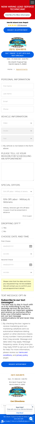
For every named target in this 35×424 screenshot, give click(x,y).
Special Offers (10, 185)
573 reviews (22, 25)
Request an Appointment (17, 30)
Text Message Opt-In (13, 295)
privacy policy (22, 355)
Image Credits (5, 421)
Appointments (22, 69)
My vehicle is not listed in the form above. (18, 147)
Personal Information (15, 79)
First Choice (5, 241)
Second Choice (7, 260)
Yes (5, 228)
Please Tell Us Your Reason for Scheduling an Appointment (16, 156)
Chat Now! (19, 413)
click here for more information (17, 15)
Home (9, 69)
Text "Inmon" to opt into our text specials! (17, 54)
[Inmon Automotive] (17, 42)
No (5, 231)
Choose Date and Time (15, 237)
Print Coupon (27, 216)
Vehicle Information (14, 117)
